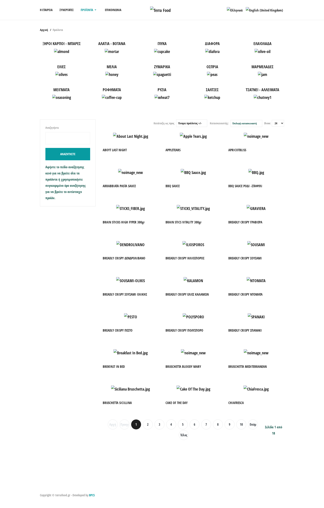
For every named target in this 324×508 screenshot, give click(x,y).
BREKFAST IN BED (114, 366)
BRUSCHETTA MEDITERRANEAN (247, 366)
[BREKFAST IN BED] (131, 351)
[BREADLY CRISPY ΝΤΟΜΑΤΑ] (256, 279)
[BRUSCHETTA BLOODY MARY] (193, 351)
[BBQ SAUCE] (193, 171)
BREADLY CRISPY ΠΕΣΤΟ (117, 330)
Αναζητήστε (52, 128)
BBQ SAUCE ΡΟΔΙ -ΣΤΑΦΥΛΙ (245, 186)
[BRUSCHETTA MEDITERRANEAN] (256, 351)
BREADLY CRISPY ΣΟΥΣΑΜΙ (245, 258)
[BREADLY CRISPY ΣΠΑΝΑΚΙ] (256, 315)
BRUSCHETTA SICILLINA (117, 402)
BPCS (92, 495)
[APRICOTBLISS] (256, 135)
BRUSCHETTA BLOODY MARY (183, 366)
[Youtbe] (57, 487)
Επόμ (253, 424)
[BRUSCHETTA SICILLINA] (130, 387)
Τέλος (183, 435)
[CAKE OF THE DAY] (193, 387)
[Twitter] (52, 487)
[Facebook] (42, 487)
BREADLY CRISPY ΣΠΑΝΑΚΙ (245, 330)
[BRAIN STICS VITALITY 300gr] (193, 207)
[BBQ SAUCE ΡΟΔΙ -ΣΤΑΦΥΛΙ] (256, 171)
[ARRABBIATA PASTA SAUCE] (130, 171)
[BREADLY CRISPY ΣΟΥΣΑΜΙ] (256, 243)
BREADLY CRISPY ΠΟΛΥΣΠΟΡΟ (184, 330)
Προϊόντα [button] (87, 10)
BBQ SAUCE (173, 186)
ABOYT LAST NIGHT (115, 150)
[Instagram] (47, 487)
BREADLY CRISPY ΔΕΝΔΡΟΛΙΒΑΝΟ (124, 258)
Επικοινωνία (113, 10)
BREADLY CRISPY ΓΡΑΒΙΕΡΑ (245, 222)
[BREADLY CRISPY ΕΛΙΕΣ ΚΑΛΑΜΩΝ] (193, 279)
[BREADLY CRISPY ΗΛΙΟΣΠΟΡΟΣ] (193, 243)
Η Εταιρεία (46, 10)
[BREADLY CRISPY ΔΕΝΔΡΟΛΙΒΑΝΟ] (130, 243)
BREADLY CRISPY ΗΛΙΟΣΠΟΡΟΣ (185, 258)
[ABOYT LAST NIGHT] (130, 135)
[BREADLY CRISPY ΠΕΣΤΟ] (130, 315)
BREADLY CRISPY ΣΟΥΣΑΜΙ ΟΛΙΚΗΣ (125, 294)
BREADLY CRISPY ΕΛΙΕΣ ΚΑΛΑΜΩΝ (187, 294)
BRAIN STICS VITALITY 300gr (183, 222)
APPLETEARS (173, 150)
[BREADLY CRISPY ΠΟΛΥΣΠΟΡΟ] (193, 315)
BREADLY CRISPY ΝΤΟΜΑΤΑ (245, 294)
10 (241, 424)
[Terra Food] (160, 9)
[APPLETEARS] (193, 135)
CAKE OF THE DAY (177, 402)
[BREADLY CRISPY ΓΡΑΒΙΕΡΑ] (256, 207)
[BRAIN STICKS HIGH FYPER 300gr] (130, 207)
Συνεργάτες (67, 10)
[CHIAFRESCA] (256, 387)
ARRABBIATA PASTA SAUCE (119, 186)
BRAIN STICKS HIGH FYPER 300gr (124, 222)
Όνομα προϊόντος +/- (190, 123)
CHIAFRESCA (236, 402)
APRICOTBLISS (237, 150)
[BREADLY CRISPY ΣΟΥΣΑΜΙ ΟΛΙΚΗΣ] (130, 279)
